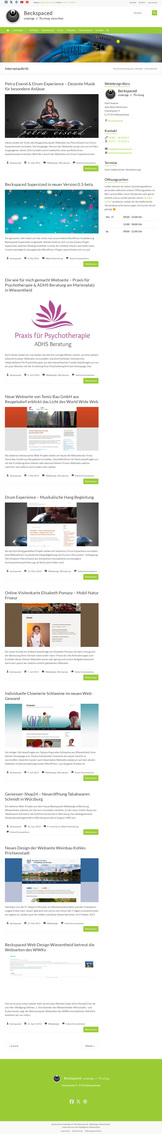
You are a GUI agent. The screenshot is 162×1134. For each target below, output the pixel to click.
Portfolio (33, 30)
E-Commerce (53, 826)
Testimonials (48, 30)
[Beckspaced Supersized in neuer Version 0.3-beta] (52, 191)
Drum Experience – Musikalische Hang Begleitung (49, 497)
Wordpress (64, 162)
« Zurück (13, 1045)
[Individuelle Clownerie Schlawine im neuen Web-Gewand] (52, 705)
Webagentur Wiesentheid (89, 1127)
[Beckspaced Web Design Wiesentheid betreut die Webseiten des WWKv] (52, 957)
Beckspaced (38, 13)
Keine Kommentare (86, 162)
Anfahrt (142, 2)
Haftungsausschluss (93, 1131)
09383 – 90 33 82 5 (118, 137)
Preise (60, 30)
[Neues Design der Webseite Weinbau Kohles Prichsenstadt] (52, 860)
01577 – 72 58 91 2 (118, 141)
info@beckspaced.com (120, 148)
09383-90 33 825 (47, 2)
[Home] (8, 30)
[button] (107, 30)
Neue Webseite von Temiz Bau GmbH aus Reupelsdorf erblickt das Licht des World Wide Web (51, 399)
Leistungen (17, 30)
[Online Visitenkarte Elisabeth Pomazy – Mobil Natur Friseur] (52, 605)
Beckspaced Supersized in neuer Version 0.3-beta (49, 184)
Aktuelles (71, 30)
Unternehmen (85, 30)
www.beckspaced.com (120, 152)
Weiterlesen (91, 168)
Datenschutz (77, 1131)
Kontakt (133, 2)
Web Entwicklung (54, 258)
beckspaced (15, 162)
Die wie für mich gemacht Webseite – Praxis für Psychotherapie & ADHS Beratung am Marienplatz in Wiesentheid (50, 285)
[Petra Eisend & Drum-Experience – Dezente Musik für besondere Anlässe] (52, 96)
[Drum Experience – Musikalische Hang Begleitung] (52, 504)
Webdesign (52, 162)
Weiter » (89, 1045)
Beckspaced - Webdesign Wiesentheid (93, 1124)
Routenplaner (115, 120)
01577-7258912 (69, 2)
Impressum (152, 2)
